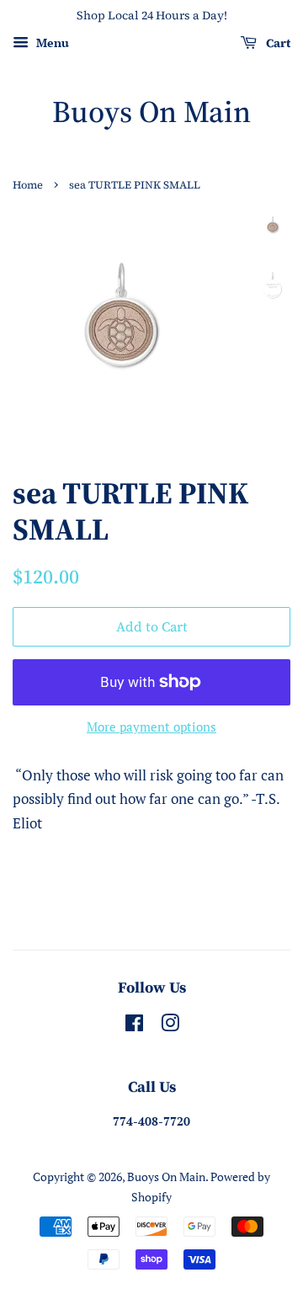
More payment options (151, 726)
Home (28, 185)
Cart (276, 43)
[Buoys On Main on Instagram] (170, 1026)
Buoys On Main (151, 111)
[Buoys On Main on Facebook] (134, 1026)
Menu (51, 43)
